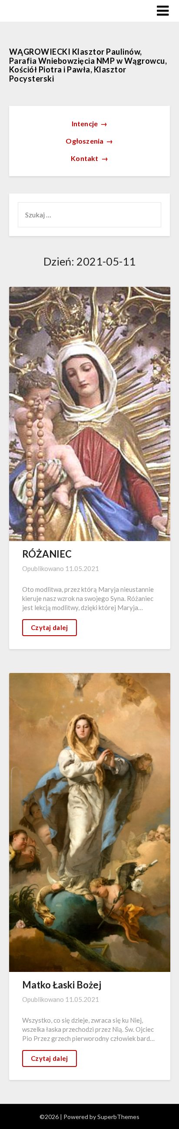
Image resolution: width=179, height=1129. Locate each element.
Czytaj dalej (49, 627)
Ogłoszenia (89, 141)
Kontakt (89, 158)
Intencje (90, 123)
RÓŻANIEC (47, 554)
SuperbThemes (118, 1116)
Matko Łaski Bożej (61, 985)
